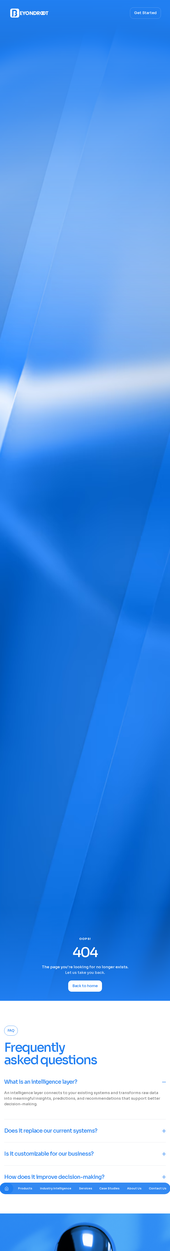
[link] (25, 1188)
